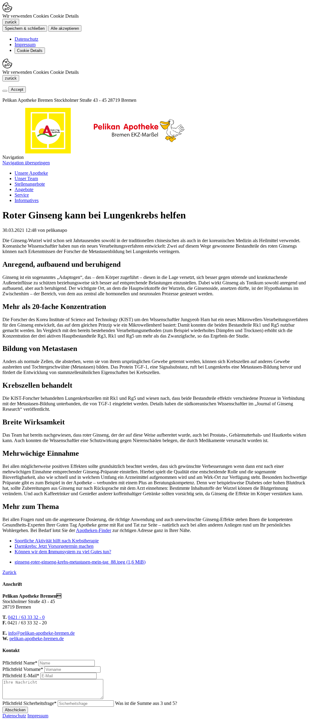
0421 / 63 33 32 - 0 (26, 617)
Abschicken (15, 710)
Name (19, 662)
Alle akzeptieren (65, 28)
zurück (11, 22)
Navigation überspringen (26, 162)
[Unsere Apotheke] (139, 151)
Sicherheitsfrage (29, 703)
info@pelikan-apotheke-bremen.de (41, 633)
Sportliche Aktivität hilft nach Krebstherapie (57, 540)
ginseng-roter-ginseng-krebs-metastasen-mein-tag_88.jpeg (80, 562)
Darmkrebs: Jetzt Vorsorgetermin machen (54, 546)
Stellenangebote (30, 184)
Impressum (25, 44)
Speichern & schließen (25, 28)
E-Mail (20, 675)
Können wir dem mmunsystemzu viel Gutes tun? (63, 551)
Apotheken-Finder (93, 530)
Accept (17, 89)
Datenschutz (26, 39)
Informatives (27, 200)
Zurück (9, 572)
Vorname (22, 669)
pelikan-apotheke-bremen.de (36, 638)
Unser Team (26, 178)
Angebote (24, 189)
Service (22, 194)
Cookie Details (30, 50)
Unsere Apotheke (31, 173)
